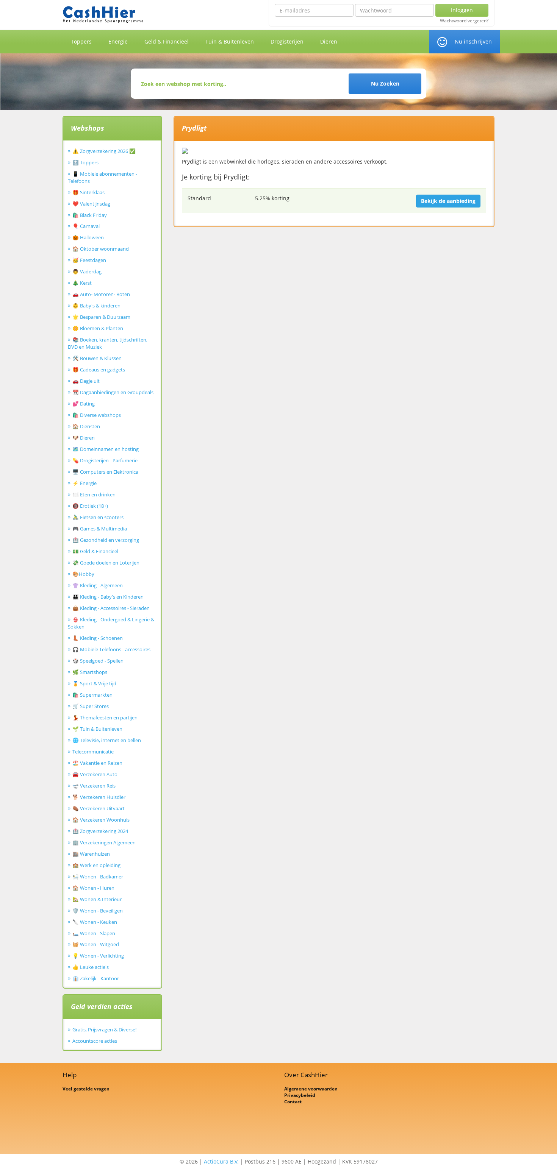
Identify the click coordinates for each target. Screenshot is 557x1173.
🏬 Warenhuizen (91, 853)
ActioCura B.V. (221, 1161)
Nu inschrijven (473, 41)
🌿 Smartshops (89, 672)
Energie (118, 41)
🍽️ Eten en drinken (94, 494)
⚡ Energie (84, 483)
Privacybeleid (299, 1095)
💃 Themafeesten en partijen (105, 717)
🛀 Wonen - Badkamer (97, 876)
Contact (293, 1101)
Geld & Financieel (166, 41)
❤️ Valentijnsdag (91, 203)
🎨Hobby (83, 574)
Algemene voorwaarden (311, 1089)
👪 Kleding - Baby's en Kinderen (108, 596)
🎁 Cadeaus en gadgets (98, 369)
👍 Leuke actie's (90, 967)
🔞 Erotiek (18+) (90, 505)
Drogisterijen (287, 41)
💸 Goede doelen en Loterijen (105, 562)
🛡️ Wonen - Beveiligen (97, 910)
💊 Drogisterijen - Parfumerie (105, 460)
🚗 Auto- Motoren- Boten (101, 294)
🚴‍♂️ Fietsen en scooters (98, 517)
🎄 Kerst (82, 282)
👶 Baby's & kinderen (96, 305)
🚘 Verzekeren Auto (94, 774)
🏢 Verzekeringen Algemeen (104, 842)
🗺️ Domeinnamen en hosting (105, 449)
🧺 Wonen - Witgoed (95, 944)
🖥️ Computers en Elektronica (105, 471)
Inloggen (462, 10)
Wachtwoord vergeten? (464, 21)
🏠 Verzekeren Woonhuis (101, 819)
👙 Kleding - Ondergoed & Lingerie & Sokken (111, 623)
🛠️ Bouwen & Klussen (97, 358)
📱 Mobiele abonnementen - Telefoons (102, 177)
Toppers (81, 41)
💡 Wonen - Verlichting (98, 955)
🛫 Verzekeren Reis (94, 785)
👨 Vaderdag (87, 271)
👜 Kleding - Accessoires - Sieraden (111, 608)
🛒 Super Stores (90, 706)
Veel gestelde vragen (86, 1089)
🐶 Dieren (83, 437)
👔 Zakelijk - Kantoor (95, 978)
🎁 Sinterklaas (88, 192)
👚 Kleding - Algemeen (97, 585)
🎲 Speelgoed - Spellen (98, 660)
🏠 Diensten (86, 426)
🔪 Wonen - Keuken (94, 922)
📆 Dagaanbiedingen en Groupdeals (112, 392)
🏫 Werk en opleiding (96, 865)
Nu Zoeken (385, 83)
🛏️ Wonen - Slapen (93, 933)
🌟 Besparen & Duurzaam (101, 317)
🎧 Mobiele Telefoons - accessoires (111, 649)
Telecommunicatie (93, 751)
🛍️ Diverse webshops (96, 415)
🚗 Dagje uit (86, 380)
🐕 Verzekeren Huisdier (98, 797)
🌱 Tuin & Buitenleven (97, 728)
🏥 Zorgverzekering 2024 (100, 831)
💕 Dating (83, 403)
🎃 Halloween (88, 237)
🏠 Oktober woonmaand (100, 248)
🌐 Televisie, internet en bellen (106, 740)
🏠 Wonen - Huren (93, 887)
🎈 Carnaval (86, 226)
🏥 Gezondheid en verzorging (105, 540)
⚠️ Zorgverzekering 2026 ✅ (104, 151)
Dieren (328, 41)
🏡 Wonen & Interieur (97, 899)
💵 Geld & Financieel (95, 551)
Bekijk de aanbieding (448, 200)
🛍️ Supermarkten (92, 694)
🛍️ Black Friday (89, 215)
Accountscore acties (94, 1040)
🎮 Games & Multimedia (99, 528)
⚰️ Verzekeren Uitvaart (98, 808)
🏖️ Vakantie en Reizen (97, 763)
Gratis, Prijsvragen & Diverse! (104, 1029)
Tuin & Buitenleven (229, 41)
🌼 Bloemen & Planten (97, 328)
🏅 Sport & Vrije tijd (94, 683)
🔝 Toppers (85, 162)
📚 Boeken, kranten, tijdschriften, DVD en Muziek (107, 343)
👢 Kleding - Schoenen (97, 638)
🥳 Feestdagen (89, 260)
